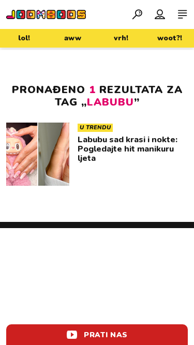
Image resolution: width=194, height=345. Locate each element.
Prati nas (106, 335)
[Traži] (137, 14)
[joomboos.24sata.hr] (46, 14)
